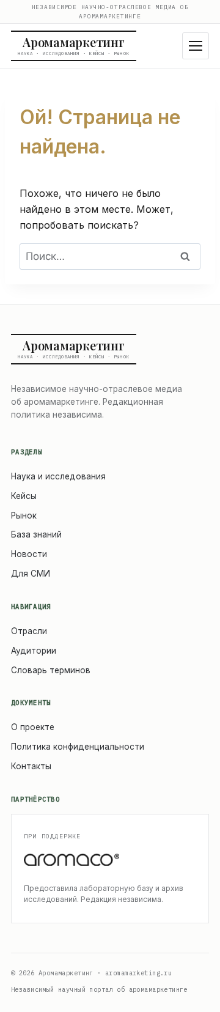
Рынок (24, 515)
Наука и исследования (58, 476)
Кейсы (24, 496)
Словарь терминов (50, 670)
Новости (29, 554)
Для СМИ (30, 573)
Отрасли (29, 631)
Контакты (31, 766)
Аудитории (33, 651)
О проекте (32, 727)
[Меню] (195, 45)
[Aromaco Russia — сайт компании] (110, 860)
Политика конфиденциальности (77, 747)
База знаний (36, 534)
